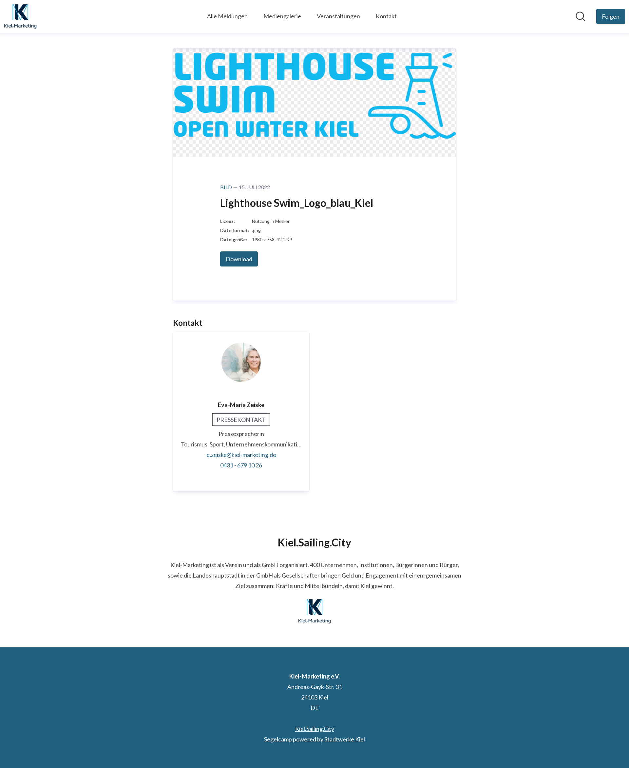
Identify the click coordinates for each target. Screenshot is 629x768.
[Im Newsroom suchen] (580, 16)
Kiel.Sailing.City (314, 728)
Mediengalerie (282, 16)
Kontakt (386, 16)
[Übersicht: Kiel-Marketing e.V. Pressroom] (20, 16)
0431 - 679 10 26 (241, 465)
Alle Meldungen (227, 16)
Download (239, 259)
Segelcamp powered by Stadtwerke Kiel (314, 739)
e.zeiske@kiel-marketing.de (241, 454)
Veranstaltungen (338, 16)
